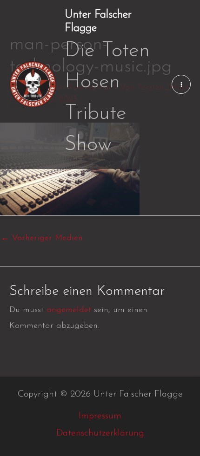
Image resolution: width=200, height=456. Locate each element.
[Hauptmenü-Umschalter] (181, 84)
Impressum (100, 416)
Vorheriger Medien (42, 238)
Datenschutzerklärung (100, 433)
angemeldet (69, 310)
